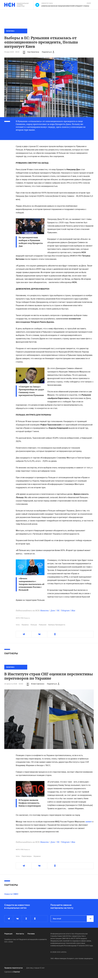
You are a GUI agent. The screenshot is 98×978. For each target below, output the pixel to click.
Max (73, 610)
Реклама (31, 934)
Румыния (42, 625)
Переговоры (27, 856)
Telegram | (66, 610)
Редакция (8, 934)
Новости (44, 610)
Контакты (20, 934)
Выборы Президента (56, 625)
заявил (88, 821)
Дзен (53, 610)
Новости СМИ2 (11, 894)
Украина (25, 625)
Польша (33, 625)
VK (58, 610)
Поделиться (47, 52)
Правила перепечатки (13, 968)
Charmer (16, 972)
